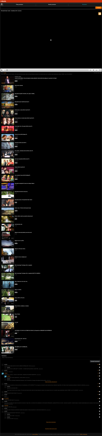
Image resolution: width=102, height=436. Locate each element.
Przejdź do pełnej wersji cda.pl (51, 428)
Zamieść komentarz (95, 361)
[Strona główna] (3, 1)
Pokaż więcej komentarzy (51, 422)
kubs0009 (6, 405)
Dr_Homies (6, 398)
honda (5, 72)
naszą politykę (35, 434)
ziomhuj (5, 373)
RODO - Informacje (83, 434)
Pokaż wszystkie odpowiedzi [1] (51, 381)
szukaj (98, 7)
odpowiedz (33, 365)
